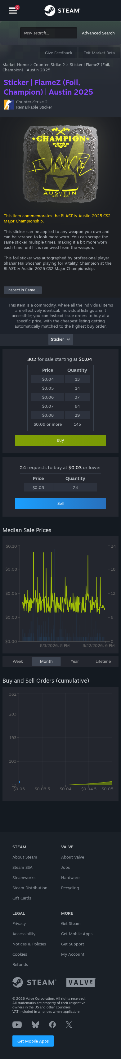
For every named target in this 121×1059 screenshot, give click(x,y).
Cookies (19, 954)
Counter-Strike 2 (49, 64)
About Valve (72, 857)
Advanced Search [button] (98, 32)
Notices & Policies (29, 943)
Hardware (70, 877)
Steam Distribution (29, 887)
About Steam (24, 857)
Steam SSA (22, 867)
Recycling (70, 887)
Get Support (72, 943)
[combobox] (48, 33)
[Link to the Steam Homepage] (62, 11)
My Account (72, 954)
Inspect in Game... (22, 290)
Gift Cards (21, 897)
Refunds (20, 964)
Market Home (15, 64)
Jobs (65, 867)
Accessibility (23, 933)
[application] (60, 598)
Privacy (19, 923)
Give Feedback (58, 52)
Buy (60, 440)
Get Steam (71, 923)
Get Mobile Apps (33, 1041)
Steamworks (23, 877)
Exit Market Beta (99, 52)
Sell (60, 503)
